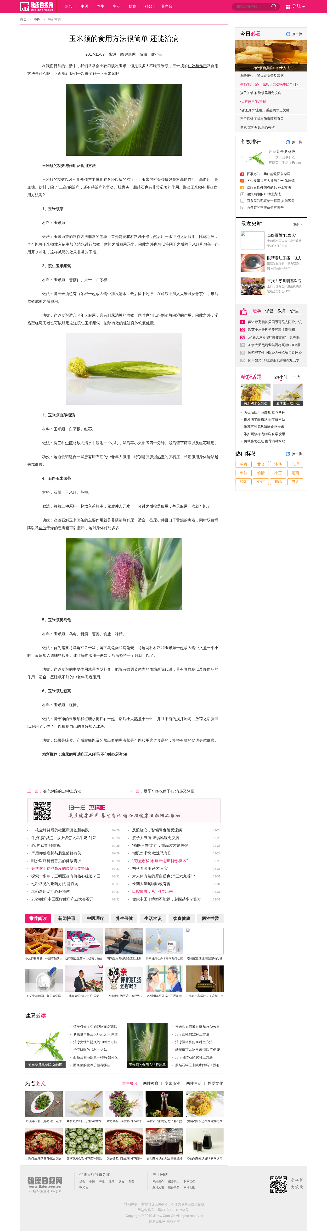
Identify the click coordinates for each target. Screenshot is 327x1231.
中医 (84, 6)
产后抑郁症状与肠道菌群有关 (56, 853)
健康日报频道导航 (94, 1174)
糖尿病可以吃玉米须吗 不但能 (197, 1050)
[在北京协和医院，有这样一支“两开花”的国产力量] (205, 968)
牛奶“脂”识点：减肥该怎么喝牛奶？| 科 (269, 84)
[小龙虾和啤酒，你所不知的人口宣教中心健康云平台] (44, 931)
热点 (35, 1083)
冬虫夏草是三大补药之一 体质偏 (271, 181)
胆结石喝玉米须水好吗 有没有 (197, 1065)
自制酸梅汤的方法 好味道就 (164, 1158)
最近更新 (251, 223)
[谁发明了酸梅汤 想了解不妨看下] (164, 1093)
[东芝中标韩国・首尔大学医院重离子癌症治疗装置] (44, 968)
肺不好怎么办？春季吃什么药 (164, 958)
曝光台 (166, 6)
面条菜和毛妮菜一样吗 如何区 (95, 1057)
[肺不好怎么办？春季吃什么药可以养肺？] (164, 931)
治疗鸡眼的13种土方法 (62, 791)
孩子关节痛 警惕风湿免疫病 (155, 838)
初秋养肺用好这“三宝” (150, 868)
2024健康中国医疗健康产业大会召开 (62, 899)
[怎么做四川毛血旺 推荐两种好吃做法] (124, 1131)
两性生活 (194, 1083)
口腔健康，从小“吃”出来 (152, 891)
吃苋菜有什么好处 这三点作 (44, 1121)
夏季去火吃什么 (288, 403)
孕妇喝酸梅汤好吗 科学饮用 (204, 1158)
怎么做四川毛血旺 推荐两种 (124, 1158)
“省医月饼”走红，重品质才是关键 (160, 845)
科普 (148, 6)
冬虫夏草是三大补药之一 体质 (95, 1034)
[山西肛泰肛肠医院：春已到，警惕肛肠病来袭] (124, 968)
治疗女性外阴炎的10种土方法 (95, 1042)
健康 (35, 1015)
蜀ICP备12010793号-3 (175, 1210)
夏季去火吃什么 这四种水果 (84, 1121)
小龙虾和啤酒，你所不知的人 (43, 958)
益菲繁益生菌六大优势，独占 (84, 958)
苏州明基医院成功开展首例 (164, 996)
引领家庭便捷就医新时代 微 (204, 958)
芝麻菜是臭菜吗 (282, 151)
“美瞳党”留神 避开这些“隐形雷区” (160, 861)
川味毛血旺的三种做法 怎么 (44, 1158)
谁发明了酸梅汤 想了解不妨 (164, 1121)
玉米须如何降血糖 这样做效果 (197, 1027)
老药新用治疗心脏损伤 (50, 891)
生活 (116, 6)
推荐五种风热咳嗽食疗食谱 (264, 427)
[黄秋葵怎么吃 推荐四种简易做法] (84, 1131)
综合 (68, 6)
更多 (296, 224)
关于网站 (160, 1174)
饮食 (132, 6)
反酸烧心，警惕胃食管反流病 (157, 830)
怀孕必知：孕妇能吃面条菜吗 (95, 1027)
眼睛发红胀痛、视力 (284, 258)
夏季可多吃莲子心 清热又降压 (169, 791)
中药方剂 (54, 19)
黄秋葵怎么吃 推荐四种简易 (84, 1158)
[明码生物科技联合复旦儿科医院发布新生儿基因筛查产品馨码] (124, 931)
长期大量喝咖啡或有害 (151, 884)
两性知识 (129, 1083)
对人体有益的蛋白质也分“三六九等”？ (164, 876)
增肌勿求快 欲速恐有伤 (151, 853)
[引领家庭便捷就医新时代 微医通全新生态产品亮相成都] (205, 931)
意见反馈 (158, 1187)
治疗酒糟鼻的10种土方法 (194, 1042)
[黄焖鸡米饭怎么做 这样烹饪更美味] (205, 1093)
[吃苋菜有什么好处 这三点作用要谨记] (44, 1093)
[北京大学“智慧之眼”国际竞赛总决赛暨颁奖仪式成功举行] (84, 968)
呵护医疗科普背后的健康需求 (56, 861)
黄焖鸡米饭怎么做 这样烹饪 (204, 1121)
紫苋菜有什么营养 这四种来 (124, 1121)
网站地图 (189, 1187)
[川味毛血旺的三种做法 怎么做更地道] (44, 1131)
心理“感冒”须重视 (46, 845)
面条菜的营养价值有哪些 (91, 1065)
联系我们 (189, 1181)
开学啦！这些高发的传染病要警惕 (60, 868)
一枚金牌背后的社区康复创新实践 (60, 830)
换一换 (297, 34)
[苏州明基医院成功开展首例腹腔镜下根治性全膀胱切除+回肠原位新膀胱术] (164, 968)
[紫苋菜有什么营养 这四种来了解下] (124, 1093)
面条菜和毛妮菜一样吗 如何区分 (271, 201)
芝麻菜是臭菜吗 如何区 (45, 1065)
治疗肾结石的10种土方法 (194, 1057)
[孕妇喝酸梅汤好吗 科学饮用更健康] (205, 1131)
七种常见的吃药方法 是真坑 (54, 884)
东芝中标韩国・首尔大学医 (44, 996)
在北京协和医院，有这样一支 (204, 996)
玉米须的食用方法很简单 (147, 1065)
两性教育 (150, 1083)
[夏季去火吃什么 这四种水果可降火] (84, 1093)
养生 (100, 6)
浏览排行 (250, 142)
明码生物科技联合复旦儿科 (124, 958)
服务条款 (174, 1187)
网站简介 (158, 1181)
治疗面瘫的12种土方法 (192, 1034)
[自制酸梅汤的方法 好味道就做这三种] (164, 1131)
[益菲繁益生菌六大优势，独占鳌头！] (84, 931)
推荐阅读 (38, 918)
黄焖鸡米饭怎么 (255, 403)
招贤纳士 (174, 1181)
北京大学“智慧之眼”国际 (84, 996)
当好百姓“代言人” (281, 235)
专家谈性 (172, 1083)
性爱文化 (215, 1083)
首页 (23, 19)
